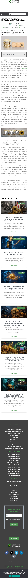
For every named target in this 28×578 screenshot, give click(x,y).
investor (3, 175)
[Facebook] (7, 553)
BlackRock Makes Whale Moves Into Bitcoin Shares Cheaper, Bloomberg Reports (14, 323)
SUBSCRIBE (14, 524)
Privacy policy (16, 575)
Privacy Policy (8, 566)
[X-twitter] (11, 553)
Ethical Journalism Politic (14, 568)
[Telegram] (16, 553)
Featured (8, 30)
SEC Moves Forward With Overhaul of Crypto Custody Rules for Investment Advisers (14, 219)
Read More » (14, 231)
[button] (1, 14)
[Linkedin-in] (21, 553)
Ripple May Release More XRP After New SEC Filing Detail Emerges (14, 288)
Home (3, 30)
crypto (5, 59)
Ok (10, 575)
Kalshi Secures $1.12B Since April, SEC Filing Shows (14, 253)
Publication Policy (18, 566)
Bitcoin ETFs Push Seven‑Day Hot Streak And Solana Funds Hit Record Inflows (14, 359)
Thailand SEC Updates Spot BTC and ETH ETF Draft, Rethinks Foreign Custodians (14, 396)
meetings (24, 68)
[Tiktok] (14, 556)
